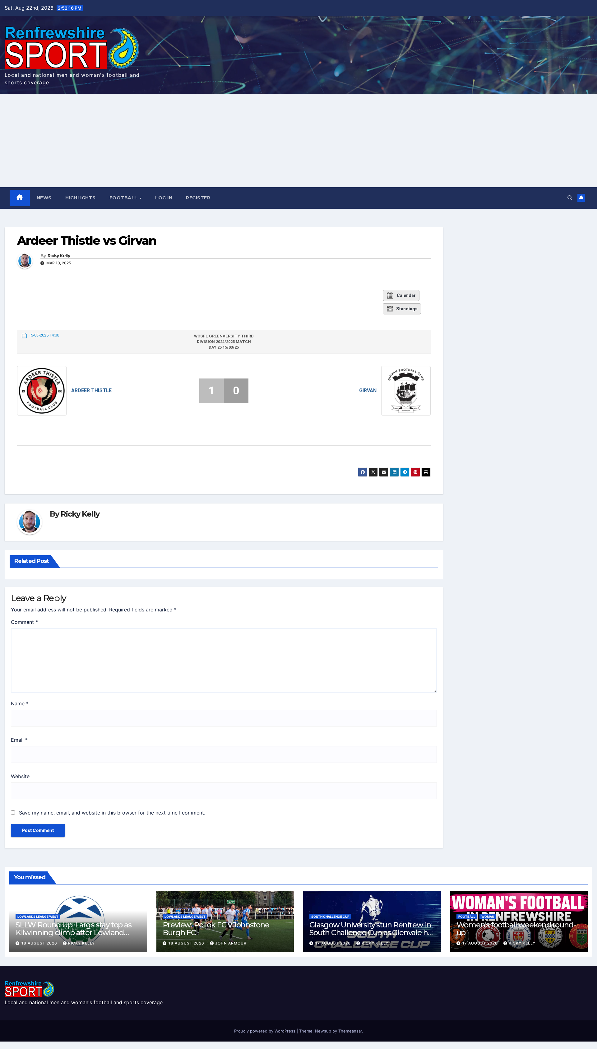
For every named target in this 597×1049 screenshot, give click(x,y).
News (44, 198)
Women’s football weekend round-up (516, 928)
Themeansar (350, 1030)
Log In (163, 198)
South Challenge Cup (330, 916)
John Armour (231, 943)
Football (124, 198)
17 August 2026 (333, 943)
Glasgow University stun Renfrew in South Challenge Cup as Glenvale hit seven (370, 932)
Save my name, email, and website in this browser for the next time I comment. (112, 813)
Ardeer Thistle (91, 390)
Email (19, 740)
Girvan (368, 390)
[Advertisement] (298, 140)
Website (20, 776)
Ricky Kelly (59, 255)
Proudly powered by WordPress (265, 1030)
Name (20, 703)
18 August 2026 (39, 943)
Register (198, 198)
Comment (24, 622)
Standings (407, 308)
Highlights (80, 198)
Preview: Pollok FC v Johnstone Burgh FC (216, 928)
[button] (569, 198)
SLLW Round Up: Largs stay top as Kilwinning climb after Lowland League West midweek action (74, 932)
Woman (487, 916)
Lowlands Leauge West (37, 916)
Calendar (406, 295)
